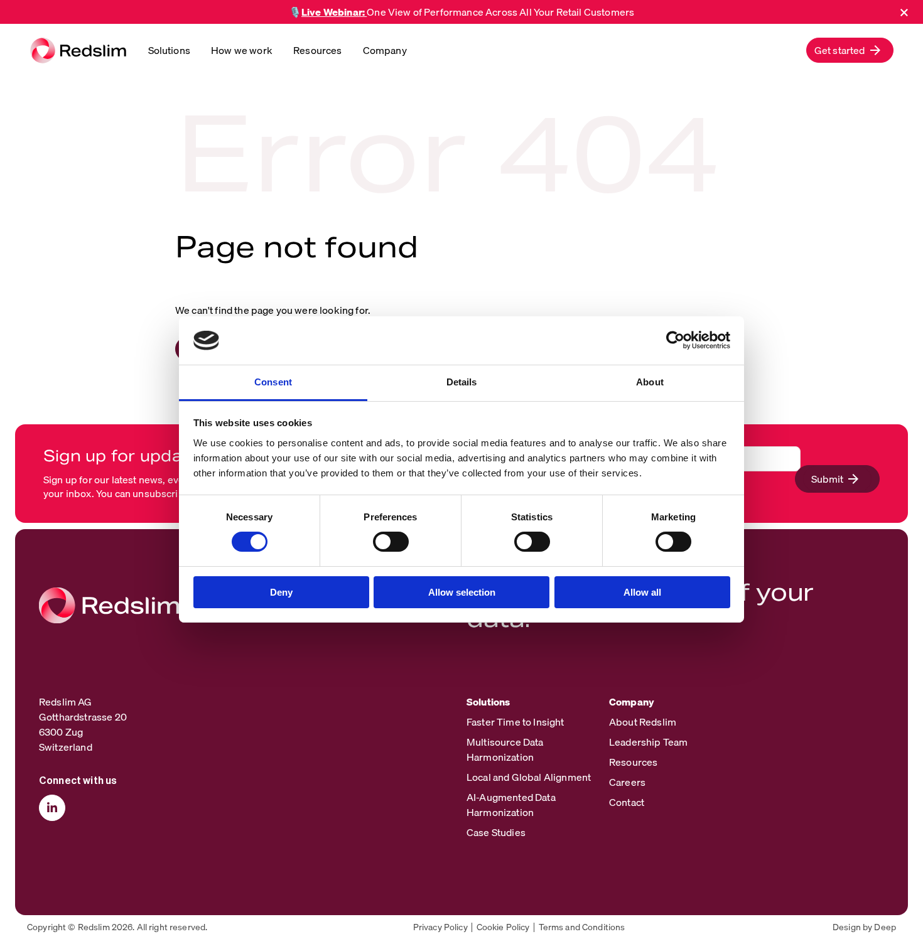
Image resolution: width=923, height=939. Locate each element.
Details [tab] (461, 382)
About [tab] (650, 382)
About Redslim (642, 722)
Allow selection (461, 592)
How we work (242, 50)
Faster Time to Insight (515, 722)
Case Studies (496, 832)
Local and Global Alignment (529, 777)
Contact (626, 802)
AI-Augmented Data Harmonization (511, 804)
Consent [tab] (273, 382)
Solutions (169, 50)
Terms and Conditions (582, 927)
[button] (849, 50)
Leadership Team (648, 742)
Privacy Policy (440, 927)
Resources (317, 50)
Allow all (642, 592)
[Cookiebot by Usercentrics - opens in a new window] (675, 340)
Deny (281, 592)
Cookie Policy (503, 927)
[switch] (391, 542)
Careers (627, 782)
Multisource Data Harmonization (505, 749)
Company (385, 50)
